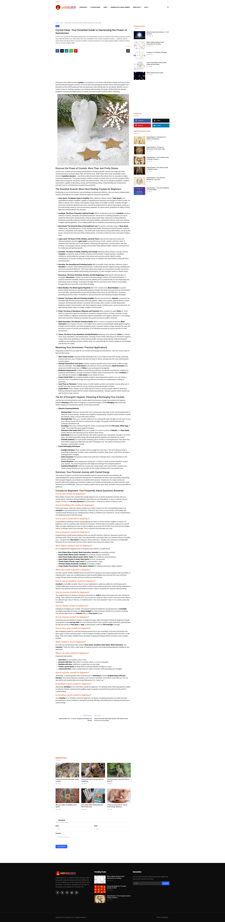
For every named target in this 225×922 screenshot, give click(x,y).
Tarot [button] (105, 7)
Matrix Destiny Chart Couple (155, 73)
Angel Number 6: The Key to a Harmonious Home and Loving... (156, 148)
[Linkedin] (72, 893)
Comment (58, 833)
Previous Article (87, 715)
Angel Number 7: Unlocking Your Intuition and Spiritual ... (156, 138)
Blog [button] (146, 7)
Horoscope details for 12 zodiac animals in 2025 (116, 887)
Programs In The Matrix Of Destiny (157, 52)
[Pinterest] (67, 893)
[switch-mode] (168, 1)
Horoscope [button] (83, 7)
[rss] (77, 893)
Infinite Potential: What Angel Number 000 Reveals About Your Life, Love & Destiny (111, 719)
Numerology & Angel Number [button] (120, 7)
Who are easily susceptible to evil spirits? (66, 806)
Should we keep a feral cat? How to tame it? (118, 780)
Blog (61, 22)
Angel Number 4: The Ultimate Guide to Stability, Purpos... (157, 168)
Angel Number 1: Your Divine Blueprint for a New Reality (158, 188)
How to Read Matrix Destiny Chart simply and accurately (156, 63)
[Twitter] (62, 893)
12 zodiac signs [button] (95, 7)
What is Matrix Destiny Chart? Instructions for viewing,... (155, 43)
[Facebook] (58, 893)
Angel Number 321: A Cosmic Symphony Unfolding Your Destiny (75, 719)
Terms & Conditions (162, 917)
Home (57, 22)
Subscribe (165, 883)
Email (95, 826)
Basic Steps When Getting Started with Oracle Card (92, 806)
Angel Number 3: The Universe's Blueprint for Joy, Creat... (156, 178)
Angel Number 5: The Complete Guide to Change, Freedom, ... (158, 158)
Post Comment (61, 846)
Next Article (98, 715)
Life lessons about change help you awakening (92, 780)
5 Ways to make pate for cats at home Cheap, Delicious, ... (117, 806)
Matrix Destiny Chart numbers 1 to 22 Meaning (158, 33)
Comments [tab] (61, 820)
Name (57, 826)
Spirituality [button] (137, 7)
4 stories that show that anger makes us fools (67, 780)
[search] (167, 7)
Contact (57, 1)
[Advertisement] (112, 17)
